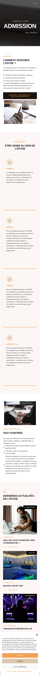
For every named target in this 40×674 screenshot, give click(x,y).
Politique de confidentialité (24, 671)
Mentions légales (11, 671)
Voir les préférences (20, 667)
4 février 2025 (8, 582)
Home (27, 33)
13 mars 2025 (8, 537)
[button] (37, 635)
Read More (13, 547)
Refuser (20, 661)
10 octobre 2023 (9, 625)
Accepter (20, 655)
